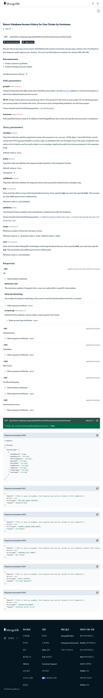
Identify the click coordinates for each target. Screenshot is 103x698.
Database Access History (13, 74)
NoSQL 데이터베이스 (88, 643)
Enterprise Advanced (69, 643)
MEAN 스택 (84, 685)
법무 (24, 650)
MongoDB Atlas (67, 636)
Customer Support (49, 664)
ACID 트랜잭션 (85, 664)
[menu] (8, 29)
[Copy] (97, 420)
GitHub (26, 664)
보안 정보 (26, 671)
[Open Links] (97, 3)
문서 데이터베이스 (86, 650)
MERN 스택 (84, 671)
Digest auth (29, 42)
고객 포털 (45, 643)
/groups (66, 91)
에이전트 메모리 (86, 678)
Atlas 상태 (46, 650)
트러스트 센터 (28, 678)
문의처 (44, 636)
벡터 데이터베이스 (86, 636)
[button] (13, 638)
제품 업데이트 (47, 657)
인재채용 (26, 636)
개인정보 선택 (51, 678)
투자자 (25, 643)
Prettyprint (7, 173)
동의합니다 (27, 657)
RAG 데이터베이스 (87, 657)
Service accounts (12, 42)
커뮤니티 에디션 (67, 650)
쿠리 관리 (45, 671)
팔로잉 (25, 685)
